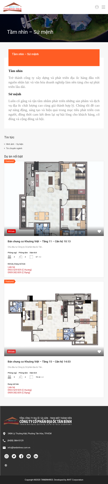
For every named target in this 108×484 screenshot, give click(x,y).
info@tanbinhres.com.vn (19, 447)
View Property (54, 221)
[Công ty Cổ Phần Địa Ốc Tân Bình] (12, 10)
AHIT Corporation (75, 480)
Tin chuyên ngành (14, 148)
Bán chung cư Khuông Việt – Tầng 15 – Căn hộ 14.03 (39, 361)
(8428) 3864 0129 (15, 440)
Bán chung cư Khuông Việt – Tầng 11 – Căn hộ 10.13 (39, 241)
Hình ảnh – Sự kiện (14, 144)
